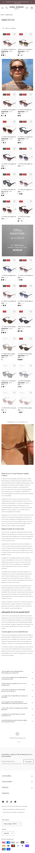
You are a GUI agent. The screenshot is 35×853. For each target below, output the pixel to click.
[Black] (3, 55)
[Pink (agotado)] (20, 221)
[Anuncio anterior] (3, 2)
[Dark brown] (2, 332)
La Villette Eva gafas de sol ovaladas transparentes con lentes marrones (25, 189)
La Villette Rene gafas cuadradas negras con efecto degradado (24, 381)
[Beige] (20, 55)
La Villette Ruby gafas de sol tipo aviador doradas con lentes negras (25, 164)
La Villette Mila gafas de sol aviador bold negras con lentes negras (8, 189)
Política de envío (20, 809)
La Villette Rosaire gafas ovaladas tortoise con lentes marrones (25, 354)
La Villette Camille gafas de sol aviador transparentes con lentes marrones (26, 275)
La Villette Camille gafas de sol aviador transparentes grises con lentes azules (26, 301)
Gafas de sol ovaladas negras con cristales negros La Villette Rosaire (25, 327)
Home (2, 15)
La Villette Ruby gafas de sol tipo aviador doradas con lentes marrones (8, 216)
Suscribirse (28, 761)
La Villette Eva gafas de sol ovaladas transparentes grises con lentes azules (9, 275)
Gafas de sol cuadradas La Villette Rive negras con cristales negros (9, 381)
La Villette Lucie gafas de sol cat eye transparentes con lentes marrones (8, 301)
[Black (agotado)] (22, 55)
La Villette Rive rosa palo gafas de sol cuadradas (8, 408)
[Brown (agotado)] (2, 359)
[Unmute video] (31, 462)
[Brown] (2, 55)
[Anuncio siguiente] (31, 2)
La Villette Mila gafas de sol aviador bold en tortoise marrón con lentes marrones (25, 110)
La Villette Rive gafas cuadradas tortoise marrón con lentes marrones (25, 216)
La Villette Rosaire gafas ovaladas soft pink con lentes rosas (25, 408)
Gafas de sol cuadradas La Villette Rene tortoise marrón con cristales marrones (25, 49)
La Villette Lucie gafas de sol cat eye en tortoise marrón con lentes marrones (8, 164)
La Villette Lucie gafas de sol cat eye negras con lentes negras (25, 137)
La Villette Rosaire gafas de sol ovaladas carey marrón (8, 327)
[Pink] (5, 55)
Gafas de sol (9, 15)
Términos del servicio (8, 806)
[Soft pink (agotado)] (18, 412)
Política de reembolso (9, 809)
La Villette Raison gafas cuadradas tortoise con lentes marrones (8, 354)
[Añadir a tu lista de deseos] (14, 34)
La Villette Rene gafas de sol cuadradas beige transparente (8, 137)
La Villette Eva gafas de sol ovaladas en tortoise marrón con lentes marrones (9, 49)
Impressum (21, 812)
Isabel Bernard (10, 839)
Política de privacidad (21, 806)
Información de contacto (10, 812)
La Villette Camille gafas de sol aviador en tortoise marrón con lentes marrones (9, 110)
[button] (2, 8)
